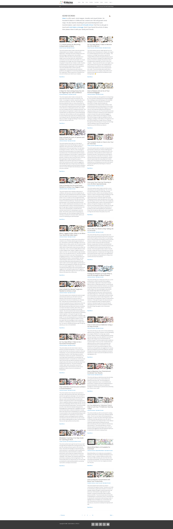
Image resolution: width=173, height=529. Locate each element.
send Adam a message (76, 27)
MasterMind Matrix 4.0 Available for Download (98, 448)
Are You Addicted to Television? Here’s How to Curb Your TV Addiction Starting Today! (100, 406)
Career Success (62, 47)
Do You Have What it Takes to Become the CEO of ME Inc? (99, 45)
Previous (62, 515)
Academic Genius (91, 483)
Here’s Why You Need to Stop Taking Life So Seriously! (100, 229)
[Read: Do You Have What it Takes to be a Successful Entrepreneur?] (72, 336)
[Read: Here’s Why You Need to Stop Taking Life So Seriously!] (100, 223)
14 (92, 515)
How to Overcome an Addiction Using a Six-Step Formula (99, 325)
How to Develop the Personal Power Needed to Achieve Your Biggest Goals (71, 186)
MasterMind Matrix (100, 450)
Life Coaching (70, 441)
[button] (60, 6)
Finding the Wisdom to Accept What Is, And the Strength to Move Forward (99, 274)
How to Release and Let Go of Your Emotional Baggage (98, 91)
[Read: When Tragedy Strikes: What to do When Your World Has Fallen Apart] (72, 228)
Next (112, 515)
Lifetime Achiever (98, 47)
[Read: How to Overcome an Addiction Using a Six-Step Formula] (100, 319)
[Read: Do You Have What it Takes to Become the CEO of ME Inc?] (100, 39)
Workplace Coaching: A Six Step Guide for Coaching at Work (71, 439)
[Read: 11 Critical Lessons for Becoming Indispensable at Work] (72, 39)
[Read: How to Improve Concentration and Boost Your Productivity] (100, 474)
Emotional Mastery (63, 94)
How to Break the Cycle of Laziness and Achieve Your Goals (71, 138)
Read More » (62, 77)
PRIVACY (77, 523)
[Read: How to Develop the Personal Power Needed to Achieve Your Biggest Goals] (72, 180)
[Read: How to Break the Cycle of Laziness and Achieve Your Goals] (72, 132)
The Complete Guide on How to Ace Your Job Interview (100, 143)
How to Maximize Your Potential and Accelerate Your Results (99, 372)
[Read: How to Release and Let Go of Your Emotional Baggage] (100, 85)
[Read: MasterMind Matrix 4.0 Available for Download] (100, 441)
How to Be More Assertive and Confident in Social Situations (72, 387)
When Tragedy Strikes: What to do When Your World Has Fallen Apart (72, 234)
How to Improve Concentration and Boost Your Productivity (98, 480)
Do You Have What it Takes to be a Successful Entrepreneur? (70, 342)
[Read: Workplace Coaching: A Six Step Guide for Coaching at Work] (72, 432)
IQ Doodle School (87, 25)
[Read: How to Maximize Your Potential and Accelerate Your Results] (100, 366)
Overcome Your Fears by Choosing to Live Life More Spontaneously (99, 183)
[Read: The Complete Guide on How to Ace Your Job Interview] (100, 136)
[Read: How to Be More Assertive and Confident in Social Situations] (72, 381)
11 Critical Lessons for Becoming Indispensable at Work (69, 45)
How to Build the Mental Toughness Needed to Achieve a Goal (70, 290)
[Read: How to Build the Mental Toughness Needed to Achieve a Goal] (72, 284)
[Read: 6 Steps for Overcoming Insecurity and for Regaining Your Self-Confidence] (72, 85)
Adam (64, 18)
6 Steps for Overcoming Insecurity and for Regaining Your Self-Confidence (71, 91)
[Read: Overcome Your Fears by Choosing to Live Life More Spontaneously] (100, 177)
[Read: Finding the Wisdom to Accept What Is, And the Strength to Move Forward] (100, 268)
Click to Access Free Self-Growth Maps (105, 6)
